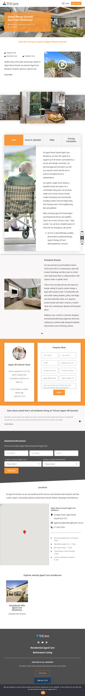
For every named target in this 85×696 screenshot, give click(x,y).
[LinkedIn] (46, 642)
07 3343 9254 (13, 27)
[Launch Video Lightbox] (62, 64)
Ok (43, 693)
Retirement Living (42, 652)
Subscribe (42, 673)
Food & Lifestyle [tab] (33, 140)
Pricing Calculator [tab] (71, 140)
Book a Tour (76, 3)
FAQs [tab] (52, 140)
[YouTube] (42, 642)
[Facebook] (38, 642)
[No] (82, 690)
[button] (16, 107)
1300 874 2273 (42, 680)
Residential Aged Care (42, 647)
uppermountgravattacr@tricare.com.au (68, 523)
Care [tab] (14, 140)
